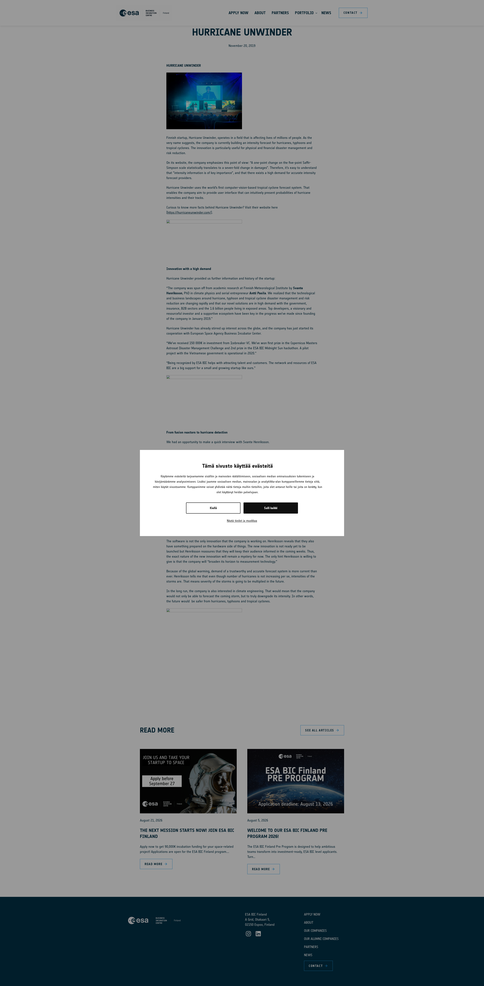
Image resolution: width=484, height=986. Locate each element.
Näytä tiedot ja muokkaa (242, 520)
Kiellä (213, 508)
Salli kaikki (270, 508)
